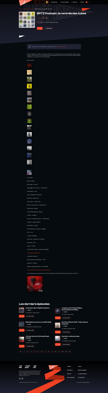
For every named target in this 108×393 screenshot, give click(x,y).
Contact (69, 366)
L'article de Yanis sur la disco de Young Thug (39, 270)
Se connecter (81, 377)
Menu (82, 2)
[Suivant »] (69, 351)
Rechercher (54, 2)
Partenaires (70, 370)
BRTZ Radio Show (61, 46)
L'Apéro (31, 9)
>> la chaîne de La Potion (33, 252)
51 (66, 351)
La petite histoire (82, 373)
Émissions (26, 9)
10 (55, 351)
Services (75, 2)
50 (62, 351)
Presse (79, 366)
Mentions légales (82, 370)
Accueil (20, 9)
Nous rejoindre (65, 2)
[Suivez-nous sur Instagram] (22, 379)
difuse (88, 382)
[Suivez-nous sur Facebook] (20, 379)
